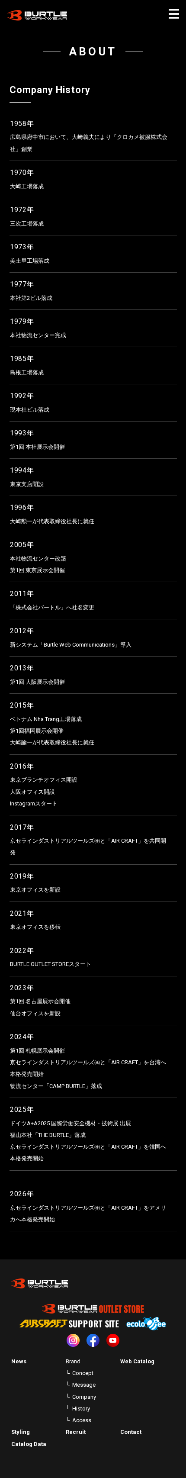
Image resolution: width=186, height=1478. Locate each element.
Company (84, 1397)
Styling (20, 1432)
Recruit (76, 1432)
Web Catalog (137, 1361)
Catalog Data (28, 1444)
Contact (130, 1432)
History (81, 1408)
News (18, 1361)
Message (84, 1384)
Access (81, 1420)
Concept (82, 1373)
